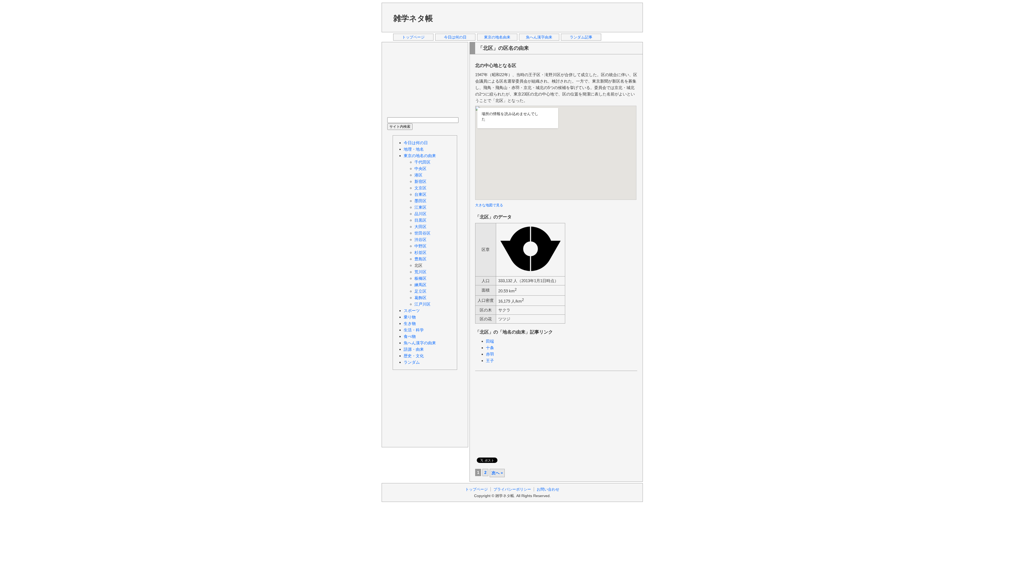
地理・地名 (414, 149)
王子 (490, 360)
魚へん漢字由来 (539, 37)
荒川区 (420, 272)
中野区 (420, 246)
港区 (418, 175)
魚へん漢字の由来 (420, 343)
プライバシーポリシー (512, 489)
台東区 (420, 194)
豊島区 (420, 259)
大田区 (420, 226)
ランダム (412, 362)
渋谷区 (420, 239)
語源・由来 (414, 349)
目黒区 (420, 220)
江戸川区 (422, 304)
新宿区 (420, 181)
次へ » (497, 472)
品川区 (420, 213)
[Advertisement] (540, 17)
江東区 (420, 207)
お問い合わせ (548, 489)
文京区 (420, 188)
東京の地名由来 (497, 37)
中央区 (420, 168)
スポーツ (412, 310)
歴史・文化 (414, 355)
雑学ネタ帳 (413, 18)
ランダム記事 (581, 37)
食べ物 (410, 336)
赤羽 (490, 354)
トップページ (413, 37)
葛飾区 (420, 297)
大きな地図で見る (489, 205)
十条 (490, 347)
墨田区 (420, 201)
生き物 (410, 323)
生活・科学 (414, 330)
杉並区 (420, 252)
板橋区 (420, 278)
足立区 (420, 291)
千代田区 (422, 162)
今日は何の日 (455, 37)
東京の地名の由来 (420, 155)
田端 (490, 341)
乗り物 (410, 317)
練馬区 (420, 284)
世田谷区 (422, 233)
